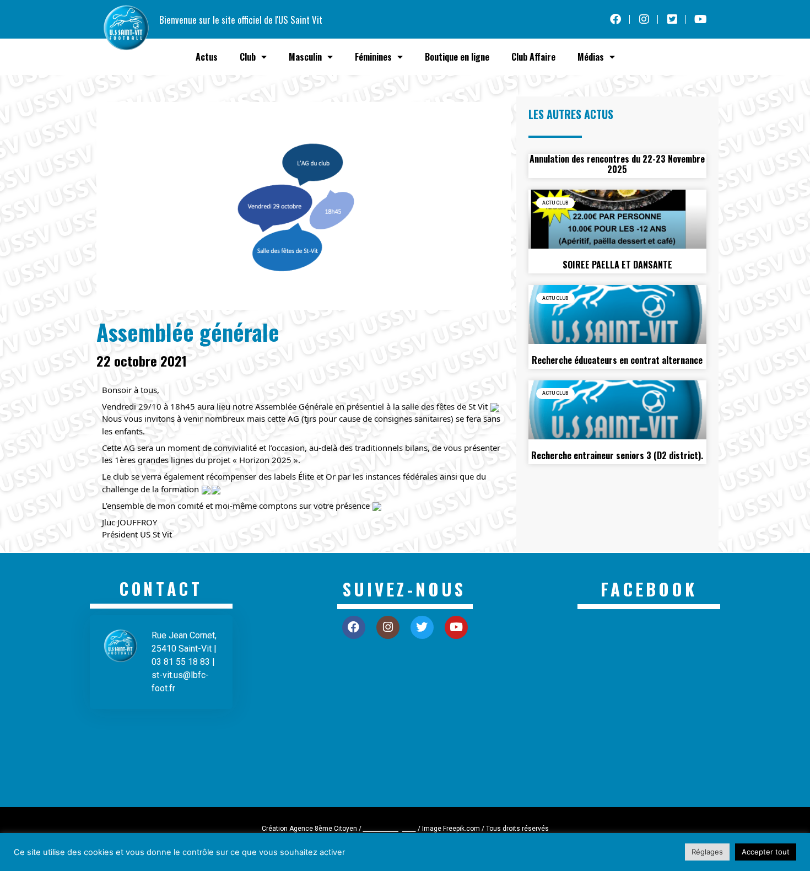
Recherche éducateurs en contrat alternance (617, 360)
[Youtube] (456, 627)
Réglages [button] (707, 851)
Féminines (373, 56)
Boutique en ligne (457, 56)
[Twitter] (422, 627)
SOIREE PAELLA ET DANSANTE (617, 264)
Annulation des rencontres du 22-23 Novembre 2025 (617, 164)
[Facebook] (353, 627)
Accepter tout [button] (766, 851)
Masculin (305, 56)
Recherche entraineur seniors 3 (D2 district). (617, 455)
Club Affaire (533, 56)
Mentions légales (389, 828)
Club (248, 56)
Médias (590, 56)
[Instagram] (387, 627)
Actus (207, 56)
